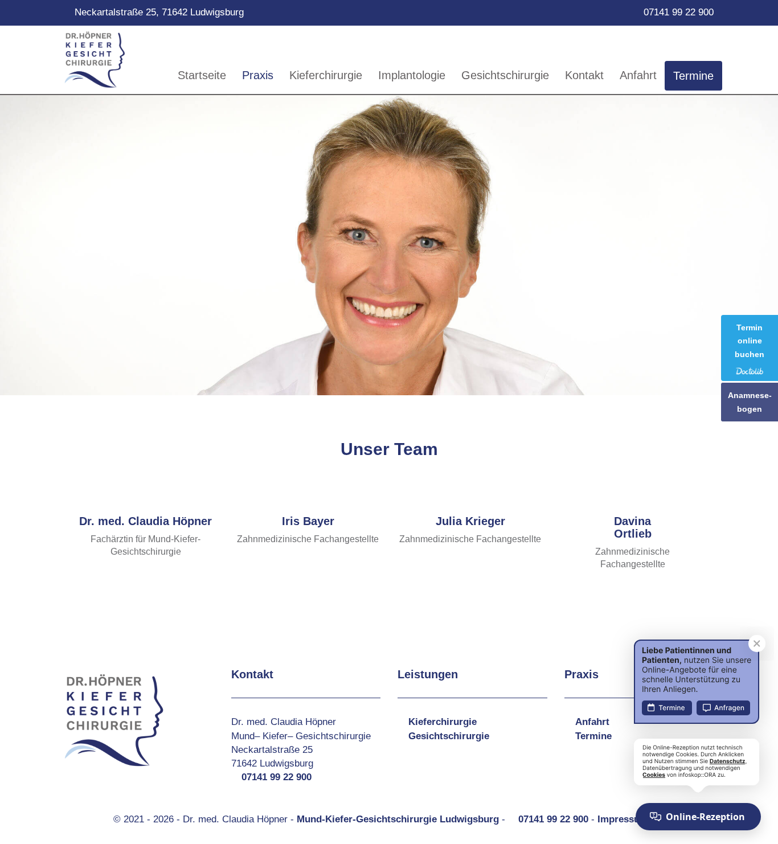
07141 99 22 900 (679, 12)
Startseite (202, 75)
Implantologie (411, 75)
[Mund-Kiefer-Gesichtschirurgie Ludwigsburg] (94, 60)
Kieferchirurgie (325, 75)
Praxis (257, 75)
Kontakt (584, 75)
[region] (389, 243)
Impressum (622, 819)
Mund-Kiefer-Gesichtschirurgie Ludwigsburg (398, 819)
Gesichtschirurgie (505, 75)
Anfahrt (638, 75)
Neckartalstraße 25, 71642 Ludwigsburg (159, 12)
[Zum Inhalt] (389, 383)
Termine (693, 75)
